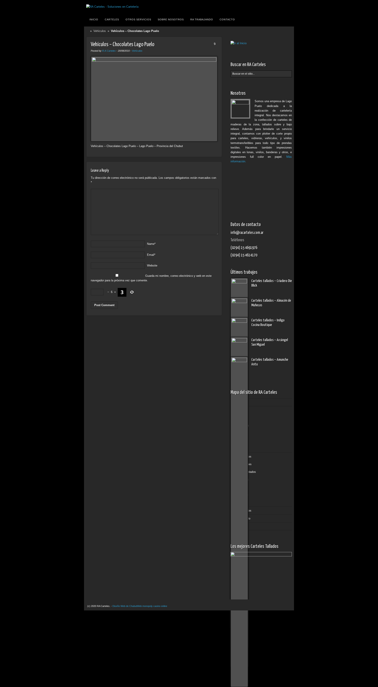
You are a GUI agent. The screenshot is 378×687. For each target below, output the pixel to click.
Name (151, 243)
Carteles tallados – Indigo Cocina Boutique (268, 323)
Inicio (93, 19)
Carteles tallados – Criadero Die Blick (271, 283)
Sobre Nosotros (171, 19)
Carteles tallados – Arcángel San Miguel (269, 342)
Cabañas (241, 417)
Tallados (241, 448)
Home (88, 31)
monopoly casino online (154, 606)
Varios (240, 487)
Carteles (112, 19)
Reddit (287, 6)
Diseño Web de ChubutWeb (127, 606)
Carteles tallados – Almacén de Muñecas (271, 303)
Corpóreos (242, 425)
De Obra (241, 433)
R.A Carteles (109, 50)
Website (152, 265)
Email (151, 254)
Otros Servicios (138, 19)
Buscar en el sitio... (288, 19)
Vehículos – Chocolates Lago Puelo (122, 44)
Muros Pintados (246, 471)
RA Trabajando (201, 19)
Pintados (241, 440)
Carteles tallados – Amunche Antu (269, 362)
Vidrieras (241, 502)
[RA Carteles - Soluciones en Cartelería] (112, 6)
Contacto (227, 19)
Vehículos (99, 31)
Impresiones (244, 464)
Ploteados (242, 479)
